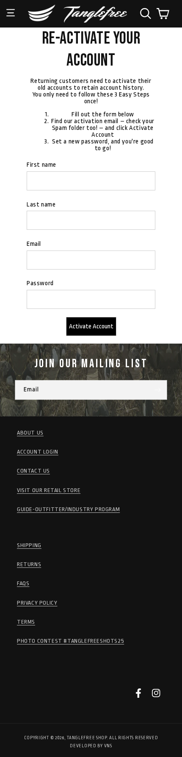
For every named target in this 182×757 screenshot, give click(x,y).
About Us (30, 432)
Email (34, 244)
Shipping (29, 545)
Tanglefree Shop (87, 737)
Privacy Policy (37, 603)
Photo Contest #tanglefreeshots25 (70, 641)
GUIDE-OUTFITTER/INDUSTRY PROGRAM (68, 509)
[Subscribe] (157, 390)
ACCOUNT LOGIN (37, 452)
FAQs (23, 583)
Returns (29, 564)
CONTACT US (33, 471)
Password (40, 283)
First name (41, 164)
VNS (108, 746)
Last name (41, 204)
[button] (10, 6)
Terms (26, 622)
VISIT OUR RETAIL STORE (48, 490)
